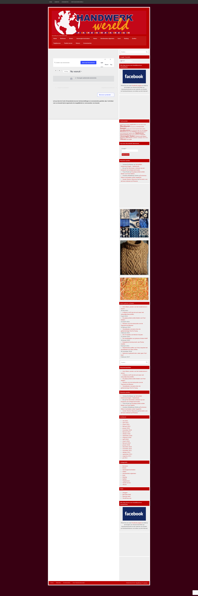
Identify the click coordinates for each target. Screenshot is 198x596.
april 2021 (126, 422)
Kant (119, 38)
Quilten (134, 38)
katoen (128, 131)
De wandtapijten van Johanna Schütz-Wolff (135, 338)
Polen (127, 133)
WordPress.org (127, 498)
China (131, 128)
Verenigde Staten (127, 136)
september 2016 (127, 435)
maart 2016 (126, 441)
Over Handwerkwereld (77, 1)
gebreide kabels (139, 128)
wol (128, 139)
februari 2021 (126, 426)
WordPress (138, 583)
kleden (130, 131)
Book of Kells (143, 124)
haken (138, 130)
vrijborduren (128, 137)
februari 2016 (126, 443)
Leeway (145, 583)
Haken (95, 38)
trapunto (142, 134)
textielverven (137, 134)
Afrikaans (128, 124)
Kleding (126, 38)
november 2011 (127, 450)
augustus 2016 (127, 437)
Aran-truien (138, 124)
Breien (71, 38)
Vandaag (66, 71)
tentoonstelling (124, 134)
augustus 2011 (127, 456)
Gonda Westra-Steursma (130, 179)
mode (138, 131)
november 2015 (127, 448)
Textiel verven (68, 43)
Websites (57, 1)
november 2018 (127, 430)
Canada (128, 128)
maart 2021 (126, 424)
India (143, 130)
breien (123, 128)
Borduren (63, 38)
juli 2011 (125, 458)
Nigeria (144, 131)
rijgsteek (130, 133)
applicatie (133, 124)
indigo (145, 130)
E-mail (124, 148)
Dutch (123, 60)
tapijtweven (139, 133)
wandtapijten (140, 137)
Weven (78, 43)
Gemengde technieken (83, 38)
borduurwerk (140, 126)
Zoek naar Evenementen (88, 62)
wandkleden (135, 137)
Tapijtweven (57, 43)
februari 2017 (126, 432)
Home (50, 1)
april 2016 (126, 439)
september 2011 (127, 454)
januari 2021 (126, 428)
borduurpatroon (133, 126)
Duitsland (134, 128)
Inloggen (125, 492)
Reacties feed (126, 496)
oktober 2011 (126, 452)
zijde (130, 139)
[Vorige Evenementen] (57, 70)
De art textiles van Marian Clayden (133, 334)
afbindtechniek (123, 124)
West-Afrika (145, 137)
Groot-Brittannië (134, 130)
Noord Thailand (123, 133)
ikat (140, 130)
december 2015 (127, 446)
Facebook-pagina (137, 85)
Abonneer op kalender (105, 95)
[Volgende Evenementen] (61, 70)
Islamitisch (123, 131)
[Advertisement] (134, 107)
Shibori (133, 133)
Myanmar (141, 131)
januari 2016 (126, 445)
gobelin (143, 128)
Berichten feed (127, 494)
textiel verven (131, 134)
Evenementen (65, 1)
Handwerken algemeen (107, 38)
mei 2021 (125, 420)
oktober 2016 (126, 433)
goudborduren (125, 130)
